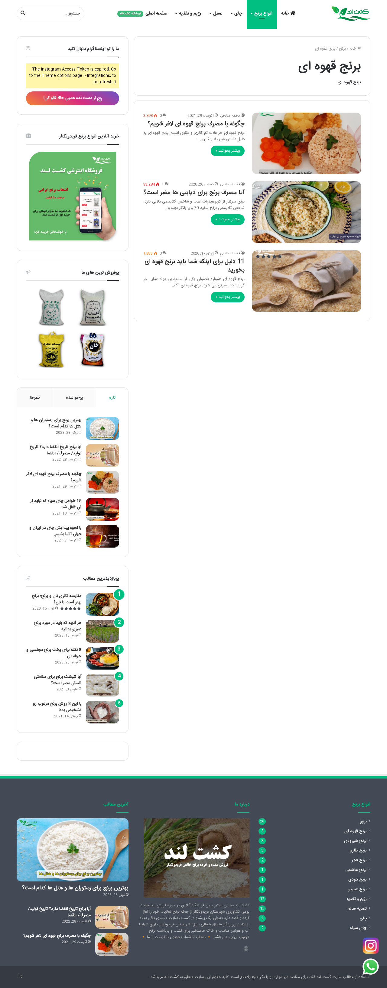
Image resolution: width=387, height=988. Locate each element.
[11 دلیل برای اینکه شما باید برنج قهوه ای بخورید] (306, 281)
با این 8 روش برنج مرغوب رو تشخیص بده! (57, 707)
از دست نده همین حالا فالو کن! (70, 98)
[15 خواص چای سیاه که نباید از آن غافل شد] (102, 509)
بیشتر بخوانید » (227, 150)
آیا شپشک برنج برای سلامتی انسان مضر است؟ (57, 680)
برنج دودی (357, 879)
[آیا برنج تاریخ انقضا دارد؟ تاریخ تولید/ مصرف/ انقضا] (102, 455)
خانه (285, 13)
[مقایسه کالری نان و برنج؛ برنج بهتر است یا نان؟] (102, 604)
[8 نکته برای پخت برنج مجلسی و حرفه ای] (102, 658)
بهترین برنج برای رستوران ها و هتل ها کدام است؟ (56, 423)
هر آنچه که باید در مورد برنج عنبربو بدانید (57, 626)
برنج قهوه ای (355, 831)
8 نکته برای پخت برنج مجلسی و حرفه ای (53, 653)
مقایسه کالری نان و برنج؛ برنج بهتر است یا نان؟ (56, 599)
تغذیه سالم (357, 908)
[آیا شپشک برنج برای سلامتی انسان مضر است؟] (102, 685)
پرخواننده (74, 397)
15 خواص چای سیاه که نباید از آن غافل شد (55, 504)
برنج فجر (359, 860)
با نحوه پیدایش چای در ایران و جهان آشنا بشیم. (55, 531)
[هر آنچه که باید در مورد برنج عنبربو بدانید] (102, 631)
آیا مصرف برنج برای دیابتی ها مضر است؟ (194, 193)
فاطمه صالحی (230, 116)
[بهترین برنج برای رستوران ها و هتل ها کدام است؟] (102, 428)
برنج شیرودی (355, 841)
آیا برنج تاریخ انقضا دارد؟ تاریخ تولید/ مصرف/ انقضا (55, 450)
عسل (217, 13)
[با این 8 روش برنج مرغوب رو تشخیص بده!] (102, 712)
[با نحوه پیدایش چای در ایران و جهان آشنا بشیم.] (102, 536)
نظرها (35, 397)
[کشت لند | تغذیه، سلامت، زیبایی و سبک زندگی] (350, 13)
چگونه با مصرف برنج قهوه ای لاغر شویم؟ (196, 124)
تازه (112, 397)
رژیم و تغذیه (190, 13)
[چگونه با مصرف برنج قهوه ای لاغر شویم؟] (306, 143)
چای (238, 13)
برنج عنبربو (357, 889)
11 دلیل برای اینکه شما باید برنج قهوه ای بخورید (195, 266)
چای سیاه (358, 928)
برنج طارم (358, 850)
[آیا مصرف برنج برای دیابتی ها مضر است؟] (306, 212)
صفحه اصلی (143, 13)
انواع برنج (263, 13)
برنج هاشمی (356, 870)
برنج (342, 48)
